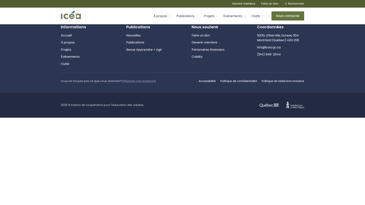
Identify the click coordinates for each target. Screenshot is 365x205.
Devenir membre (243, 4)
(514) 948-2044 (269, 54)
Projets (209, 16)
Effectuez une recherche (139, 81)
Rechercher (296, 4)
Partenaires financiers (208, 49)
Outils (256, 16)
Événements (232, 16)
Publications (185, 16)
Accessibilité (207, 81)
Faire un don (269, 4)
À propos (160, 16)
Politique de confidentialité (238, 81)
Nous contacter (288, 16)
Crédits (197, 56)
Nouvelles (133, 35)
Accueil (66, 35)
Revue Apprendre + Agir (144, 49)
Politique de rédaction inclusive (283, 81)
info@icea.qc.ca (269, 47)
